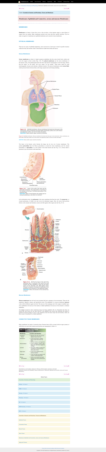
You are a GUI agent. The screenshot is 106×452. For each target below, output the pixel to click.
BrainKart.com (24, 1)
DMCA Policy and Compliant (59, 448)
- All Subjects (23, 384)
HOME (31, 1)
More (72, 1)
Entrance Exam (66, 1)
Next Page (66, 8)
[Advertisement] (80, 23)
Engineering (49, 1)
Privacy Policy (44, 448)
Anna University (38, 1)
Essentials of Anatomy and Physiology (30, 5)
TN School (60, 1)
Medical (44, 1)
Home (19, 5)
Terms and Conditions (50, 448)
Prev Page (22, 8)
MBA (55, 1)
